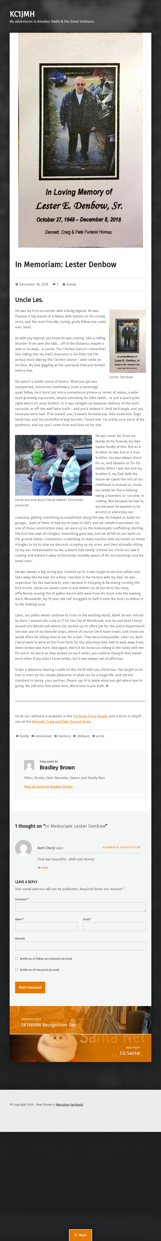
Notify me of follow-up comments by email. (46, 958)
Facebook (76, 1105)
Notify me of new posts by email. (40, 969)
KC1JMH (22, 14)
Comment (22, 899)
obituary (83, 736)
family (24, 736)
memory (64, 736)
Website (20, 938)
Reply (45, 867)
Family (71, 284)
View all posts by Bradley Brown (48, 787)
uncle (100, 736)
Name (19, 919)
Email (87, 919)
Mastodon (62, 1105)
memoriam (43, 736)
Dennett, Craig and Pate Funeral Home (61, 722)
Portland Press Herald (90, 716)
